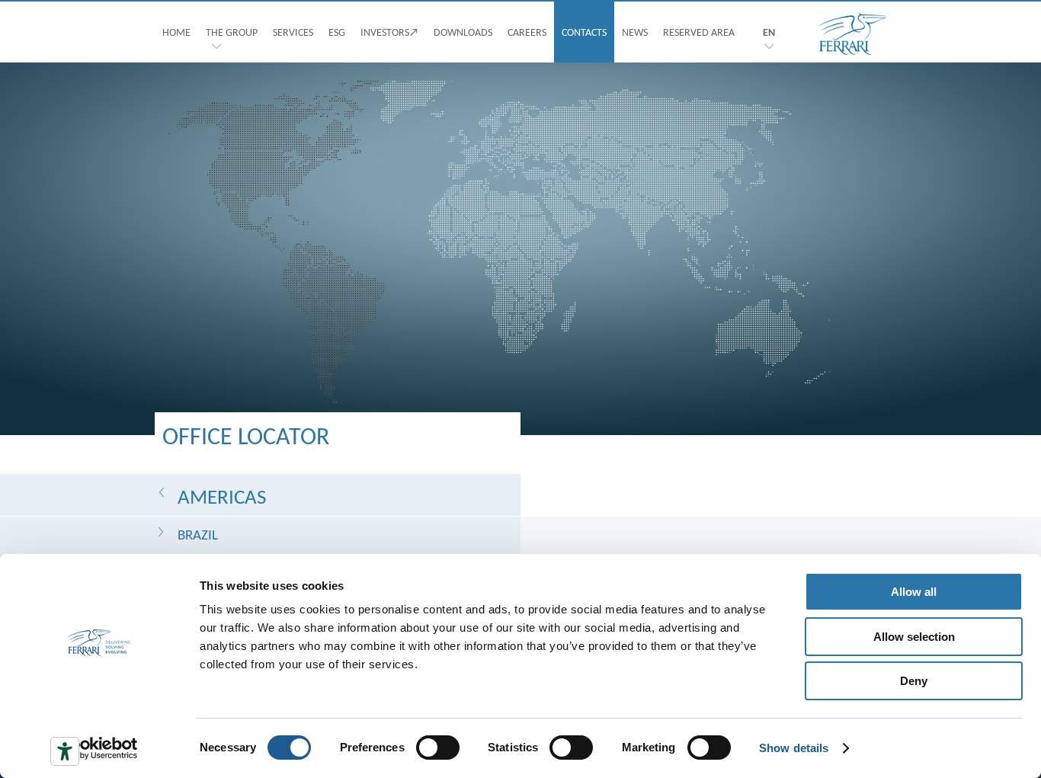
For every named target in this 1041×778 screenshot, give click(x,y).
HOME (176, 32)
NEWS (635, 32)
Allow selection (914, 636)
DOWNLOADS (463, 32)
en (769, 32)
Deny (913, 680)
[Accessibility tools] (64, 751)
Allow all (914, 591)
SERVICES (293, 32)
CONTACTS (584, 32)
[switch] (438, 747)
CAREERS (527, 32)
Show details (793, 747)
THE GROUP (232, 32)
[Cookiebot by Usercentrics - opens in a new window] (98, 748)
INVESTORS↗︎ (389, 32)
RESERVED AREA (699, 32)
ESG (336, 32)
